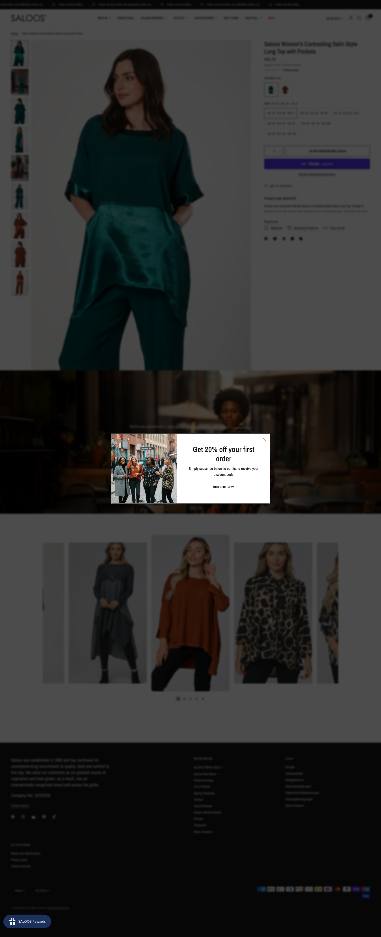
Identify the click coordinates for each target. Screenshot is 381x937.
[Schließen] (264, 439)
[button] (223, 487)
